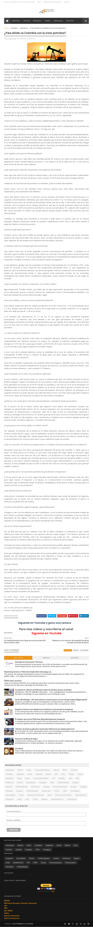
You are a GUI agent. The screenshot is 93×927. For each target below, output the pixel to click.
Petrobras (9, 778)
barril (20, 799)
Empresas (36, 21)
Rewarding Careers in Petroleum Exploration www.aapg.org (27, 672)
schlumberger (22, 867)
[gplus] (73, 924)
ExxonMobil (75, 791)
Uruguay (83, 787)
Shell (49, 795)
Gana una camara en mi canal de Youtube (19, 2)
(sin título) (19, 749)
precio (56, 791)
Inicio (39, 2)
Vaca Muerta (10, 795)
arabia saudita (63, 782)
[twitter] (65, 924)
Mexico (56, 770)
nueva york (46, 791)
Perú (27, 799)
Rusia (80, 774)
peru (63, 774)
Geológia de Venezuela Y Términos (29, 662)
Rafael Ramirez (21, 787)
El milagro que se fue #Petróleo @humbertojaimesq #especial (40, 719)
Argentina (20, 774)
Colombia (14, 28)
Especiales (58, 21)
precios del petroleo (42, 770)
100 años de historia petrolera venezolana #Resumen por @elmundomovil (44, 729)
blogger (67, 650)
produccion (35, 787)
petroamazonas (56, 862)
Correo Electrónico (14, 811)
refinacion (10, 799)
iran (77, 778)
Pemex (71, 774)
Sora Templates (18, 924)
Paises (47, 21)
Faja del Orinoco (57, 799)
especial (39, 774)
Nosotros (15, 21)
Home (6, 28)
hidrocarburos (80, 795)
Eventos (26, 21)
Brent (27, 778)
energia (46, 787)
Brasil (30, 774)
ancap (43, 862)
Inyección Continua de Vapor (26, 739)
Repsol (20, 782)
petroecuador (71, 862)
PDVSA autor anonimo (13, 681)
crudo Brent (71, 799)
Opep (29, 770)
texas (35, 799)
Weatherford (18, 862)
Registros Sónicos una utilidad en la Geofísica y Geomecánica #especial (44, 709)
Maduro (44, 799)
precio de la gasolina (63, 795)
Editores (75, 658)
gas (70, 778)
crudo (21, 795)
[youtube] (77, 924)
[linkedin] (84, 924)
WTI (56, 774)
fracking (19, 791)
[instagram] (88, 924)
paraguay (46, 849)
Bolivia (48, 774)
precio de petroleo (60, 787)
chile (65, 791)
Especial (46, 658)
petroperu (9, 867)
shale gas (9, 782)
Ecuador (62, 778)
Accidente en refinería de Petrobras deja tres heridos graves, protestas (43, 690)
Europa (73, 787)
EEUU (65, 770)
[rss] (80, 924)
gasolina (9, 791)
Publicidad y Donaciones (53, 2)
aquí (53, 891)
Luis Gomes (29, 924)
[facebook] (69, 924)
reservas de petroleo (36, 795)
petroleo (74, 770)
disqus (76, 650)
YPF (53, 778)
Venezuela (10, 770)
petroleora (24, 28)
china (19, 778)
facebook (84, 650)
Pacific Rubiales (32, 791)
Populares (18, 658)
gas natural (31, 782)
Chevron (9, 787)
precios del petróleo (40, 778)
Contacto (70, 21)
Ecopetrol (42, 782)
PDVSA (20, 770)
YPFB (52, 782)
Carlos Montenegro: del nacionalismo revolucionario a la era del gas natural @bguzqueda (51, 700)
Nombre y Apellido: (14, 820)
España (75, 782)
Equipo (66, 2)
